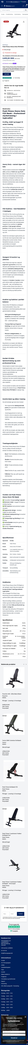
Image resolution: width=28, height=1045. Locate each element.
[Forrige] (24, 664)
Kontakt (3, 972)
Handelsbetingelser (5, 967)
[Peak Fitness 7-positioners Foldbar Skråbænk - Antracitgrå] (14, 868)
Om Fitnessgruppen (6, 962)
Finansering (4, 983)
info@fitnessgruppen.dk (7, 953)
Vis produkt (5, 708)
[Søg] (26, 10)
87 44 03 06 (4, 950)
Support (3, 981)
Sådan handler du (5, 974)
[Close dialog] (25, 1017)
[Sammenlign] (23, 6)
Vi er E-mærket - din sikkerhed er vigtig (15, 100)
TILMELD (20, 914)
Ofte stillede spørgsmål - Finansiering (10, 986)
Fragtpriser (3, 976)
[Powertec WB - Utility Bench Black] (14, 680)
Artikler (3, 965)
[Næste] (26, 664)
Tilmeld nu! (14, 1038)
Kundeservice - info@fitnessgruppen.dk (12, 93)
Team (2, 969)
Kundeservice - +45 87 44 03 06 (13, 90)
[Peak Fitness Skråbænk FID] (14, 773)
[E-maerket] (2, 1)
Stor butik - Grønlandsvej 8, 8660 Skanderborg (14, 97)
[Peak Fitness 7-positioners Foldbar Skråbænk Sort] (14, 820)
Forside (3, 960)
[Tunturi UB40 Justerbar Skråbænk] (14, 727)
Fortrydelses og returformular (8, 979)
